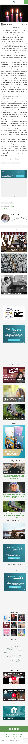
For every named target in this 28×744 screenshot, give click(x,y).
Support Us (14, 738)
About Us (22, 736)
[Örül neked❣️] (21, 625)
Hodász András (8, 24)
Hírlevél (17, 736)
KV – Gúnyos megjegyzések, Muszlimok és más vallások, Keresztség (14, 250)
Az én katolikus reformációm (10, 537)
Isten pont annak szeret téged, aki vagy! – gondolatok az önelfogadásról (13, 399)
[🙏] (21, 632)
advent (3, 202)
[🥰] (6, 632)
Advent (3, 162)
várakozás (9, 202)
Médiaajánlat (8, 734)
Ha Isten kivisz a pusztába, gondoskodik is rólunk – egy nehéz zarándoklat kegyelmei (14, 417)
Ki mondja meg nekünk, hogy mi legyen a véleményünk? (14, 272)
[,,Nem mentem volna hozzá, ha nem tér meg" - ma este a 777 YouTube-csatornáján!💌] (21, 617)
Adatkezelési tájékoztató (9, 736)
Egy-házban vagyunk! (8, 718)
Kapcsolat (20, 734)
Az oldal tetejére (21, 742)
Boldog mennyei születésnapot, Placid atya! (14, 293)
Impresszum (14, 734)
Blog (8, 162)
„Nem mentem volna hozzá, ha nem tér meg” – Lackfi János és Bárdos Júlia (13, 380)
